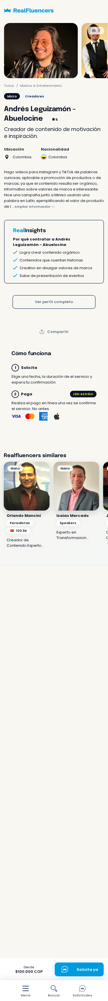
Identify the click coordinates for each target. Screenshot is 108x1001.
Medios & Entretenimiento (41, 85)
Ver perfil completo (54, 302)
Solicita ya (87, 969)
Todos (9, 85)
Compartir (58, 331)
